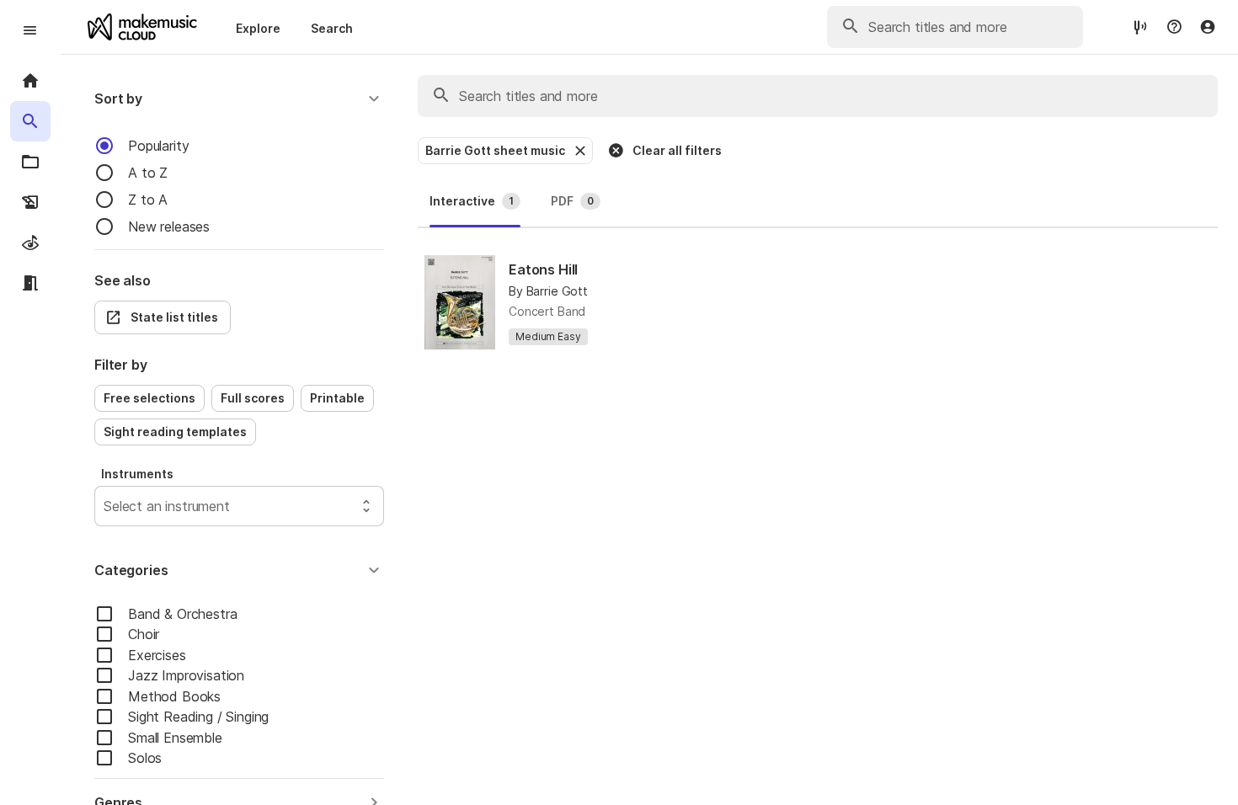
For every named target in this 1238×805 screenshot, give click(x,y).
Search (332, 28)
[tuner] (1140, 26)
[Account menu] (1208, 27)
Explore (258, 28)
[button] (239, 98)
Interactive (472, 201)
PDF (572, 201)
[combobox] (106, 506)
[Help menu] (1174, 27)
